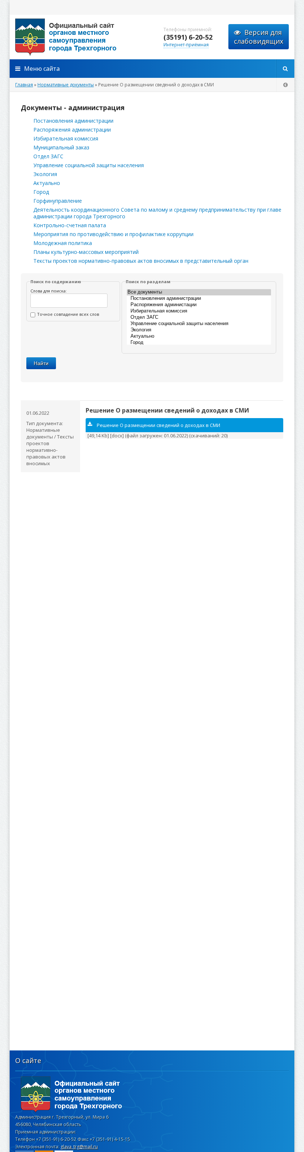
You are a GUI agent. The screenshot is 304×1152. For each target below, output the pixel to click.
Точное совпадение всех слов (68, 314)
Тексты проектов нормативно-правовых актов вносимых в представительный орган (140, 260)
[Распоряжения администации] (199, 305)
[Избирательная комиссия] (199, 311)
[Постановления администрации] (199, 298)
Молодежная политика (62, 242)
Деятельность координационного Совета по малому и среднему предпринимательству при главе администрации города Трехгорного (157, 213)
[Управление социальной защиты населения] (199, 324)
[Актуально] (199, 336)
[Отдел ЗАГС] (199, 317)
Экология (45, 174)
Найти (41, 363)
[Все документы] (199, 292)
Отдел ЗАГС (48, 156)
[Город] (199, 343)
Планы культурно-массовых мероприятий (86, 251)
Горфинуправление (57, 200)
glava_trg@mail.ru (79, 1146)
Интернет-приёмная (186, 45)
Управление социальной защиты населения (88, 165)
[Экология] (199, 330)
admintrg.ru (84, 37)
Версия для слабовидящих (258, 37)
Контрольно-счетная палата (69, 225)
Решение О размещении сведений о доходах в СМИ (167, 410)
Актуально (46, 182)
